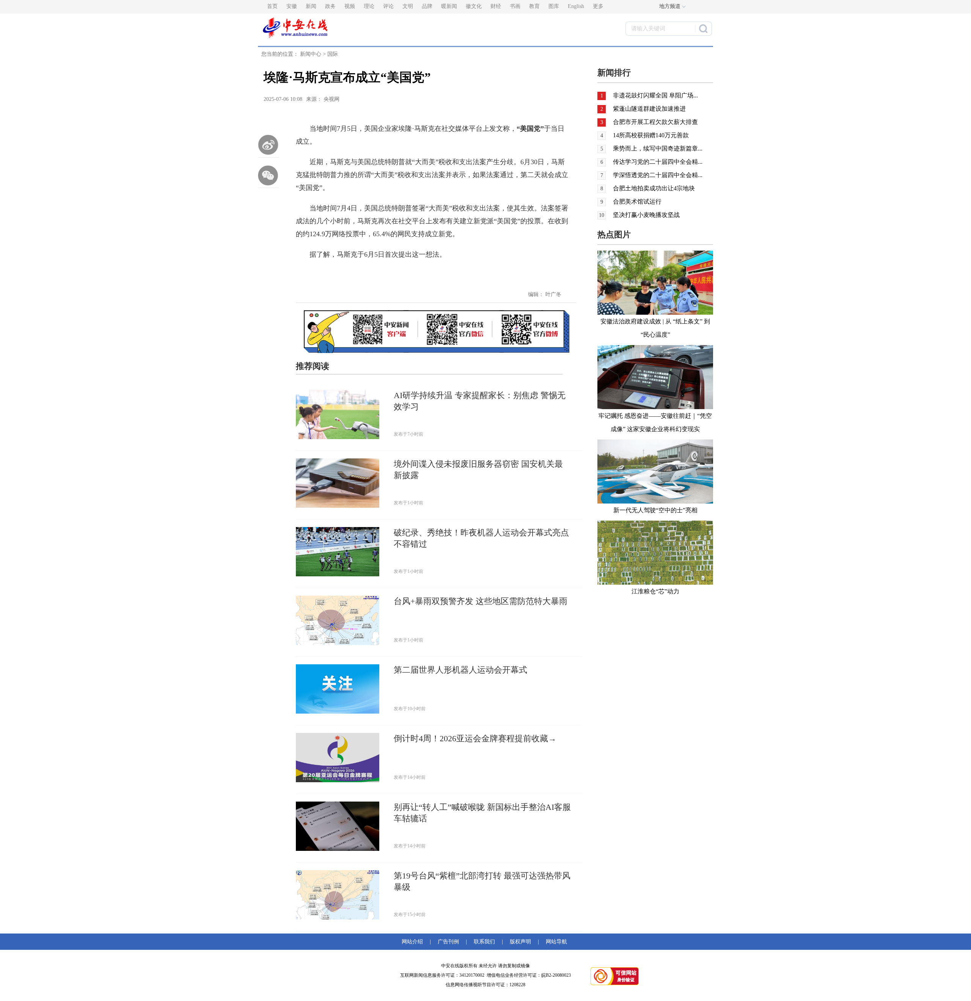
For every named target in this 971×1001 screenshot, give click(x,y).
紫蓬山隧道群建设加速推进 (649, 108)
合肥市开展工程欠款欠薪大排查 (655, 122)
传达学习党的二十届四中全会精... (657, 161)
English (576, 6)
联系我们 (484, 942)
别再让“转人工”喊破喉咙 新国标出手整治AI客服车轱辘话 (482, 812)
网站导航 (555, 942)
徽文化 (474, 6)
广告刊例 (448, 942)
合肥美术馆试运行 (637, 201)
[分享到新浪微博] (268, 145)
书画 (515, 6)
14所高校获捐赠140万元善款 (651, 135)
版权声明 (520, 942)
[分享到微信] (268, 175)
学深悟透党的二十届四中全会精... (657, 175)
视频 (349, 6)
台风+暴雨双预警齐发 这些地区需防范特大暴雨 (480, 601)
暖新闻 (449, 6)
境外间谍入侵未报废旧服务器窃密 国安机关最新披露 (478, 469)
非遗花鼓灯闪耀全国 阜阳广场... (655, 95)
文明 (407, 6)
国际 (332, 54)
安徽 (291, 6)
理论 (369, 6)
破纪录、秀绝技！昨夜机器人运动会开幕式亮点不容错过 (481, 538)
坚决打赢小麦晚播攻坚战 (646, 215)
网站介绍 (414, 942)
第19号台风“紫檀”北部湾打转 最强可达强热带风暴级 (482, 881)
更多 (598, 6)
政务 (330, 6)
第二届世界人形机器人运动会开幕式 (460, 670)
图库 (553, 6)
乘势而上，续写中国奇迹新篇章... (657, 148)
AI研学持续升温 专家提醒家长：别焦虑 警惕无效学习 (480, 401)
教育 (534, 6)
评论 (388, 6)
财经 (495, 6)
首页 (272, 6)
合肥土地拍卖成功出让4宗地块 (654, 188)
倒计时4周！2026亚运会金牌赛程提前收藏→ (475, 738)
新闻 (311, 6)
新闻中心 (310, 54)
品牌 (427, 6)
